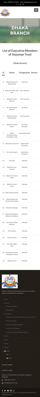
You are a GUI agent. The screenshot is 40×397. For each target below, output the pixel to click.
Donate (6, 347)
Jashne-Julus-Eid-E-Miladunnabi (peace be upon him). (21, 317)
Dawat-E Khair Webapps (13, 328)
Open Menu (36, 10)
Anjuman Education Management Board (17, 332)
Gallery (6, 336)
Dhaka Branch (10, 310)
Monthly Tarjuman (11, 321)
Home (5, 299)
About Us (6, 303)
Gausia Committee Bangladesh (15, 324)
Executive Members (12, 306)
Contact (6, 343)
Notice (6, 339)
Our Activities (8, 314)
